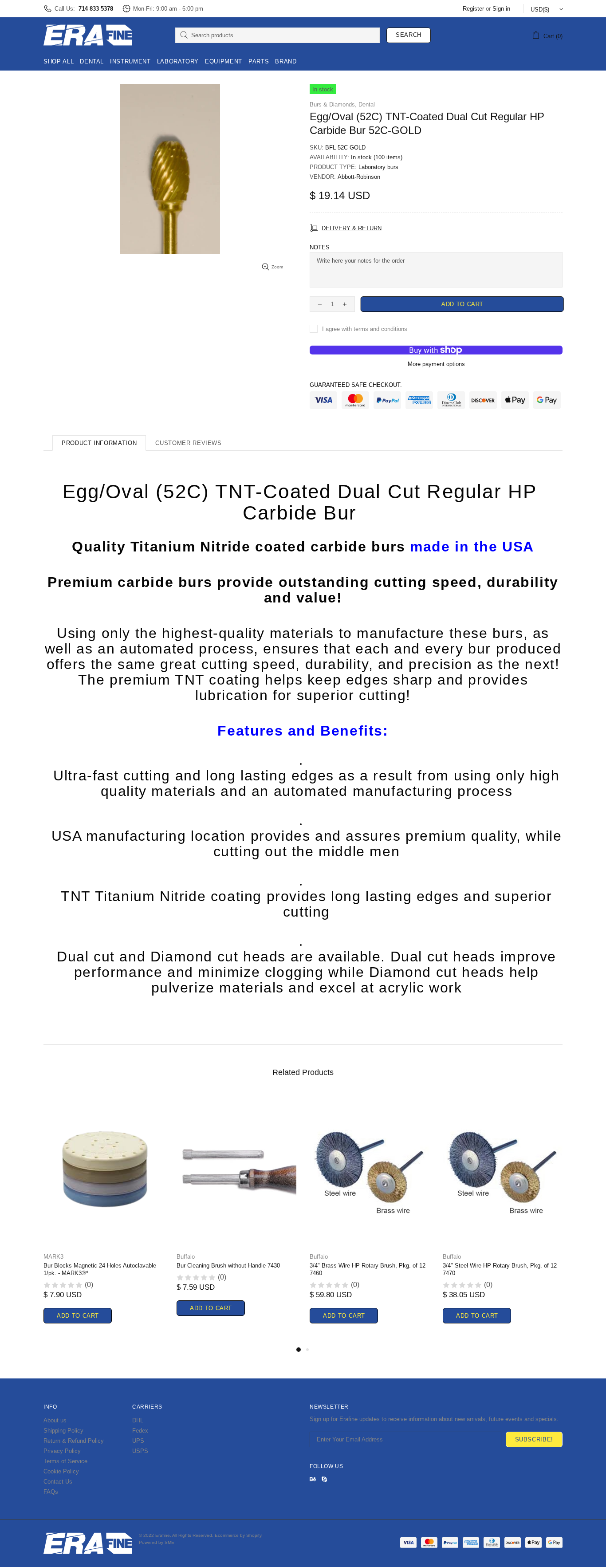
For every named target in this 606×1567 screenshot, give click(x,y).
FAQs (50, 1491)
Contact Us (57, 1481)
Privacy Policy (62, 1451)
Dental (366, 104)
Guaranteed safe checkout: (356, 385)
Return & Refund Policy (73, 1440)
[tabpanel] (103, 1219)
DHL (137, 1420)
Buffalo (186, 1256)
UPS (138, 1440)
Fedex (140, 1430)
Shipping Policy (63, 1430)
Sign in (501, 8)
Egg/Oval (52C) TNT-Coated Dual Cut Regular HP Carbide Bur (300, 502)
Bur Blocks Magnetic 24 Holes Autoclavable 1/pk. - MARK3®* (99, 1269)
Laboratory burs (378, 167)
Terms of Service (65, 1461)
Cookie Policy (61, 1471)
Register (473, 8)
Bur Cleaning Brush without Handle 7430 (228, 1265)
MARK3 (53, 1256)
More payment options (436, 364)
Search (408, 34)
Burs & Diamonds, (333, 104)
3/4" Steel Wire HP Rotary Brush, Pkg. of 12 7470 (500, 1269)
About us (55, 1420)
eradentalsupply (87, 35)
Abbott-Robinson (359, 176)
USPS (140, 1451)
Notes (320, 247)
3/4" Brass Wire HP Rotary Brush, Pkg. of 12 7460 (367, 1269)
